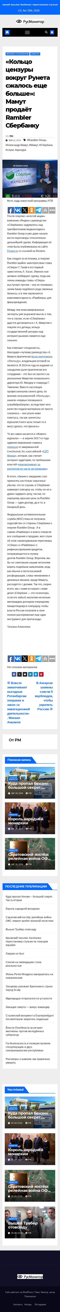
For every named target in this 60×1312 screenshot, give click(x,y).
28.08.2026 (17, 1123)
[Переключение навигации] (27, 32)
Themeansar (30, 1296)
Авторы (28, 1304)
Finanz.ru (12, 251)
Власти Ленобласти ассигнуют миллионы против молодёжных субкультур (25, 1031)
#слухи (10, 150)
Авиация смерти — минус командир (27, 1007)
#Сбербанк (45, 145)
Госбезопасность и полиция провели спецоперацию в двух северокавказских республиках (28, 1047)
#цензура (20, 150)
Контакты (17, 1304)
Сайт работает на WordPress (19, 1292)
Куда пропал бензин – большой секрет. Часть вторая (29, 787)
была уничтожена (41, 356)
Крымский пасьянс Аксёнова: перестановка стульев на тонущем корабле (27, 941)
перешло (12, 447)
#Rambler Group (36, 140)
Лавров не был (15, 953)
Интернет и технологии (17, 54)
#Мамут (33, 145)
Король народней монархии (25, 821)
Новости (35, 54)
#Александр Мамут (17, 145)
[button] (46, 32)
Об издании (40, 1304)
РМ (11, 136)
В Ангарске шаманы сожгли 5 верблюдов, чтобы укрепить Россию (44, 696)
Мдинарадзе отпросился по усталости (29, 998)
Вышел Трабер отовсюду (21, 929)
